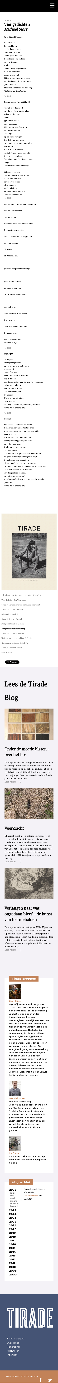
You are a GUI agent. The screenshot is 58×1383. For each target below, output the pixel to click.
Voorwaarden (12, 1376)
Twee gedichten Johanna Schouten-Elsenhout (20, 605)
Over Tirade (13, 1342)
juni (12, 1193)
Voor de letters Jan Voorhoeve (13, 600)
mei (12, 1196)
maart (13, 1201)
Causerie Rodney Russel (11, 619)
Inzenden (12, 1354)
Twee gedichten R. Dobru (11, 647)
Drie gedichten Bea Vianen (12, 624)
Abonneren (13, 1350)
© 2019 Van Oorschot (28, 1376)
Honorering (13, 1346)
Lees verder (11, 781)
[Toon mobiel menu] (52, 6)
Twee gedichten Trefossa (12, 609)
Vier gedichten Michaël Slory (13, 628)
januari (14, 1206)
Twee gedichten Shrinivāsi (12, 633)
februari (14, 1203)
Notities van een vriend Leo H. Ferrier (16, 638)
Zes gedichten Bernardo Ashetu (14, 643)
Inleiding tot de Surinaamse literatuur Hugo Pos (21, 595)
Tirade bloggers (15, 1338)
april (12, 1198)
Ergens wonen (7, 652)
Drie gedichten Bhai (9, 614)
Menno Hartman (31, 1196)
